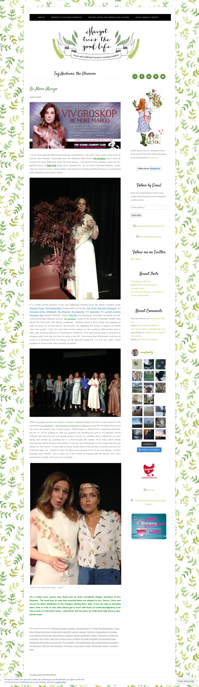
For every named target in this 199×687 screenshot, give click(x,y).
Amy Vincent (136, 329)
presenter (34, 639)
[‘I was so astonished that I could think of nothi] (149, 388)
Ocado (94, 635)
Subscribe (136, 215)
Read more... (154, 157)
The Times (68, 646)
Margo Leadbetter (82, 635)
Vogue (88, 646)
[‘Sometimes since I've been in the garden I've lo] (149, 364)
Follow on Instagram (151, 449)
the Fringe (44, 642)
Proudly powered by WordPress (43, 674)
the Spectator (57, 646)
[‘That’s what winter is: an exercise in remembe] (137, 434)
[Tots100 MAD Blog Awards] (148, 236)
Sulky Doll (52, 165)
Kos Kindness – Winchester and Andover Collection (65, 425)
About (41, 17)
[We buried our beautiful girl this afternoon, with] (160, 376)
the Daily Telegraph (89, 639)
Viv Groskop (100, 158)
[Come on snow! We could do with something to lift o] (137, 411)
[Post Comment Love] (149, 539)
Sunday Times (65, 639)
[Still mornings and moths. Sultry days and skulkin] (137, 364)
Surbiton (76, 639)
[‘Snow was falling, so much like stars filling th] (160, 411)
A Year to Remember (140, 295)
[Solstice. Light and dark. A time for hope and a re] (160, 434)
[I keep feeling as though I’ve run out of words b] (149, 423)
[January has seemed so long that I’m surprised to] (149, 411)
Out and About (82, 628)
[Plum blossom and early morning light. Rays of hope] (149, 399)
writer (105, 646)
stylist (46, 639)
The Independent (83, 642)
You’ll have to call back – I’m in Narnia (147, 292)
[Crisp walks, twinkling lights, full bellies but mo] (149, 434)
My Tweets (136, 259)
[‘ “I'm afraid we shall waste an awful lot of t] (160, 423)
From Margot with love (140, 281)
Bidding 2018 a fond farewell (143, 285)
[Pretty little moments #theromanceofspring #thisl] (160, 388)
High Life (91, 632)
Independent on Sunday (106, 632)
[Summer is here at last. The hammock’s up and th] (137, 376)
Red (41, 639)
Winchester (97, 646)
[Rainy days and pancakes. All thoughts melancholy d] (160, 399)
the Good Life (56, 642)
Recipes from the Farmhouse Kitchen (108, 17)
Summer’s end (137, 288)
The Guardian (68, 642)
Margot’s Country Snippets (66, 17)
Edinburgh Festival (42, 632)
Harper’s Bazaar (79, 632)
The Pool (86, 315)
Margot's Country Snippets (63, 628)
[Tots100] (149, 504)
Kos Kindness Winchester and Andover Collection (51, 635)
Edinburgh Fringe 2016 (61, 632)
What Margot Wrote (146, 17)
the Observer (35, 646)
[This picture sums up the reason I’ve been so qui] (137, 399)
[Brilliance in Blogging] (148, 226)
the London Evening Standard (105, 642)
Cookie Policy (60, 682)
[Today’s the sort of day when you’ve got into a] (160, 364)
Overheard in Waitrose (107, 635)
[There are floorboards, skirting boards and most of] (137, 388)
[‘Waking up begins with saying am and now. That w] (137, 423)
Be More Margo (43, 89)
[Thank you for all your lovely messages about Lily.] (149, 376)
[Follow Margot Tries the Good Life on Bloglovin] (149, 170)
